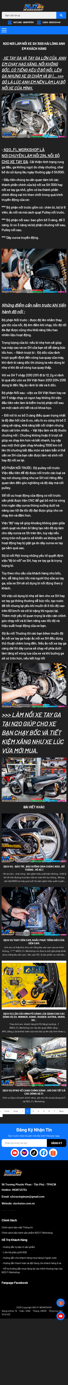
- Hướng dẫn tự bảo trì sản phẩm (18, 1246)
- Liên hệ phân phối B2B (14, 1252)
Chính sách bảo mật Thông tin (17, 1227)
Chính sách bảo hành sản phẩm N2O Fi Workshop (27, 1232)
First (7, 1111)
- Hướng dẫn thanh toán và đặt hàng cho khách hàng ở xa (31, 1263)
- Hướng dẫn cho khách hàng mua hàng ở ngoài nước (29, 1257)
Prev (16, 1111)
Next (61, 1111)
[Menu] (4, 30)
